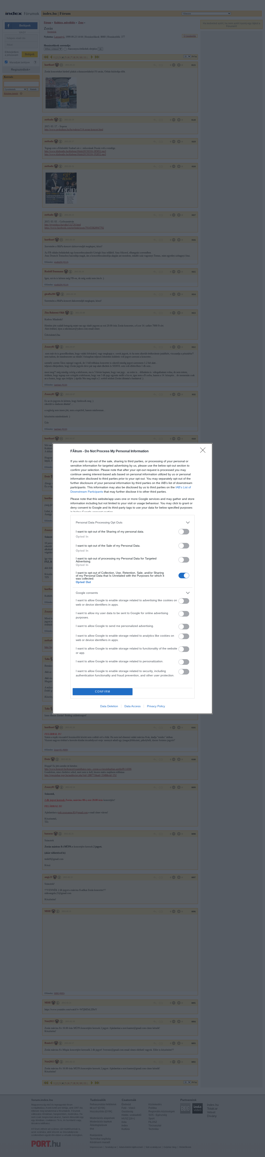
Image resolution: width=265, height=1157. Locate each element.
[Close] (204, 451)
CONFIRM (102, 691)
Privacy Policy (156, 706)
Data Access (132, 706)
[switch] (183, 531)
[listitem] (132, 522)
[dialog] (132, 578)
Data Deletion (109, 706)
